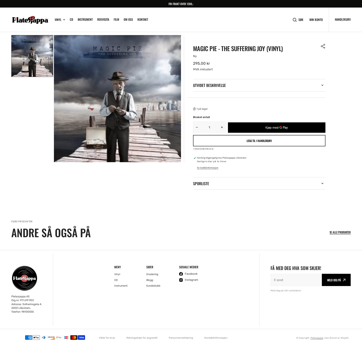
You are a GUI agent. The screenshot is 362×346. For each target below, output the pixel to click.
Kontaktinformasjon (215, 337)
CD (71, 19)
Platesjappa (317, 338)
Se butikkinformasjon (207, 167)
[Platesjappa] (30, 19)
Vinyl (58, 20)
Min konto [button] (316, 20)
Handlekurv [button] (343, 19)
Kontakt (142, 19)
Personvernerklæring (181, 337)
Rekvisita (103, 19)
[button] (323, 46)
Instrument (85, 19)
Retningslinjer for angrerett (141, 337)
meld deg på (334, 280)
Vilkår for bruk (107, 337)
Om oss (128, 19)
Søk (300, 20)
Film (116, 19)
